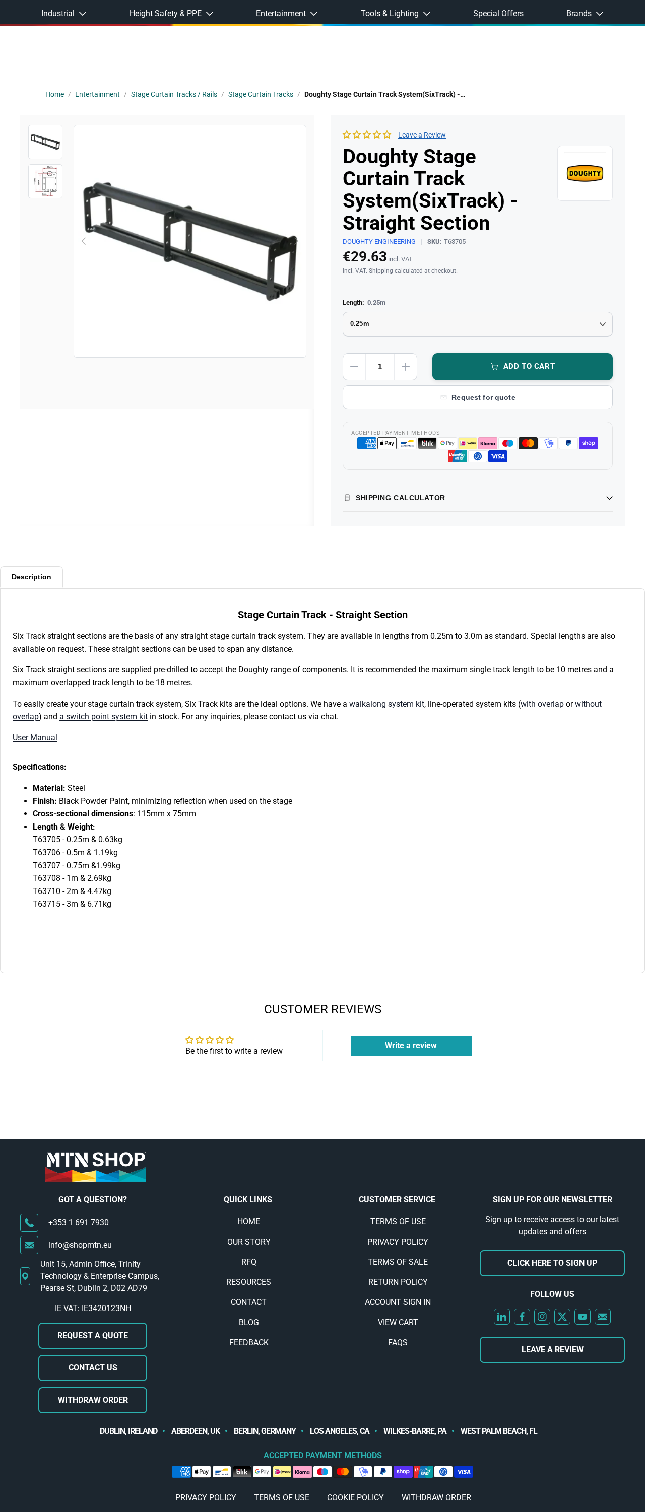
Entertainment (97, 94)
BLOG (249, 1322)
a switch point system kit (103, 716)
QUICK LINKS (248, 1199)
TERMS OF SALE (398, 1262)
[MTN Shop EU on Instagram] (542, 1317)
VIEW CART (398, 1322)
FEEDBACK (249, 1342)
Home (54, 94)
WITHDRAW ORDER (93, 1400)
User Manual (35, 737)
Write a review (411, 1045)
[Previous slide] (84, 241)
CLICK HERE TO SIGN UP (552, 1263)
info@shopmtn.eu (80, 1245)
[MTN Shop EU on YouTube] (582, 1317)
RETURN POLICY (398, 1282)
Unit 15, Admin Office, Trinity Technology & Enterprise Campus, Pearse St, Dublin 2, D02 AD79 (99, 1276)
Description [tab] (31, 577)
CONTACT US (93, 1367)
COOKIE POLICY (355, 1497)
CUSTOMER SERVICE (397, 1199)
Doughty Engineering (379, 241)
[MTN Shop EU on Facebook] (522, 1317)
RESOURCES (248, 1282)
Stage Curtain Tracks (260, 94)
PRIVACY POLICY (397, 1242)
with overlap (542, 704)
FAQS (398, 1342)
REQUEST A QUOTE (92, 1335)
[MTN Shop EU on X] (562, 1317)
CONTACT (249, 1302)
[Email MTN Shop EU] (603, 1317)
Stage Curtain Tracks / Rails (174, 94)
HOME (248, 1221)
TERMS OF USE (398, 1221)
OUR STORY (249, 1242)
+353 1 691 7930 (78, 1222)
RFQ (248, 1262)
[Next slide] (296, 241)
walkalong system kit (386, 704)
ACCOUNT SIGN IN (398, 1302)
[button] (367, 135)
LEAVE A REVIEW (553, 1349)
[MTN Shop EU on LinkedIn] (502, 1317)
